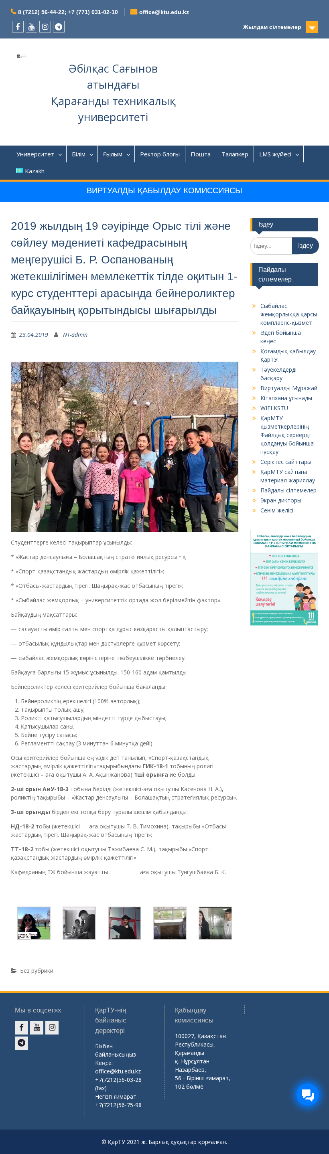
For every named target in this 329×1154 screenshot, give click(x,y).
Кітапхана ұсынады (286, 398)
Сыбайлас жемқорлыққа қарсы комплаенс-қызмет (288, 314)
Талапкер (234, 154)
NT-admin (75, 334)
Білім (78, 154)
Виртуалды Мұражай (288, 388)
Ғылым (112, 154)
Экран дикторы (280, 500)
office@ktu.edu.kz (164, 12)
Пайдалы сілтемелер (288, 490)
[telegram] (59, 26)
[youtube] (31, 26)
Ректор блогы (160, 154)
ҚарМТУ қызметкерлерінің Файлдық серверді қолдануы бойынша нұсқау (287, 435)
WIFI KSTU (274, 408)
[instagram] (45, 26)
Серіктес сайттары (285, 462)
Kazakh (35, 171)
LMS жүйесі (275, 154)
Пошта (201, 154)
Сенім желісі (276, 510)
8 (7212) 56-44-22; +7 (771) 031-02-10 (68, 12)
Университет (35, 154)
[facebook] (18, 26)
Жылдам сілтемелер (272, 27)
